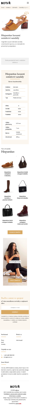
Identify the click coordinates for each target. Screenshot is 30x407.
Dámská (14, 7)
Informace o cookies (15, 396)
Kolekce (8, 7)
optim (18, 403)
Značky (3, 344)
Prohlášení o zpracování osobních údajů (15, 394)
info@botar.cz (8, 357)
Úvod (2, 7)
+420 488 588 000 (9, 355)
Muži (2, 342)
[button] (27, 22)
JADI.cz (17, 390)
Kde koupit (19, 340)
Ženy (2, 340)
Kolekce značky (15, 232)
